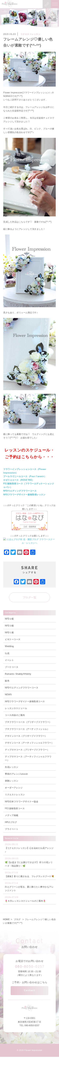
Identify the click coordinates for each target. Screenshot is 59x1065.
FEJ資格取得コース (15, 808)
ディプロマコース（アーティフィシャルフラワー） (28, 758)
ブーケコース (11, 667)
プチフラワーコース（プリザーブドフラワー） (28, 722)
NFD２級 (9, 619)
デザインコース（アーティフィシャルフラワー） (29, 743)
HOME (6, 919)
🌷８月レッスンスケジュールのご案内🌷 (25, 899)
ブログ (17, 919)
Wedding (9, 646)
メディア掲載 (11, 815)
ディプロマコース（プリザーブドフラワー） (27, 749)
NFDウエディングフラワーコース (20, 491)
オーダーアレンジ (14, 787)
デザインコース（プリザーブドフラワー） (26, 736)
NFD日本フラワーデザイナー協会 (21, 801)
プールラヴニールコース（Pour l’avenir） (24, 476)
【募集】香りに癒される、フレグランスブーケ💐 (29, 875)
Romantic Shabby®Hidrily (18, 674)
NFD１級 (9, 632)
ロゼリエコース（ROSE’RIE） (18, 480)
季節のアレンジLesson (16, 774)
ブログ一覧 (29, 597)
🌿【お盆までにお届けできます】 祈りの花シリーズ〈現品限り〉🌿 (29, 862)
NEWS (8, 694)
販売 (7, 681)
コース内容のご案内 (15, 715)
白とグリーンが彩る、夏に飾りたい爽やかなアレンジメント (29, 887)
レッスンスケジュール (16, 708)
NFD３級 (9, 625)
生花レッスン (11, 767)
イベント (9, 660)
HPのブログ (11, 822)
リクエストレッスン (30, 34)
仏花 (7, 653)
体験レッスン (11, 781)
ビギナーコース (12, 639)
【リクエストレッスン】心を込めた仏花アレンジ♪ (29, 848)
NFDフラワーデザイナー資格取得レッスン (24, 494)
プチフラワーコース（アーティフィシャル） (27, 729)
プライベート (11, 829)
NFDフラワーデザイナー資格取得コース (25, 701)
